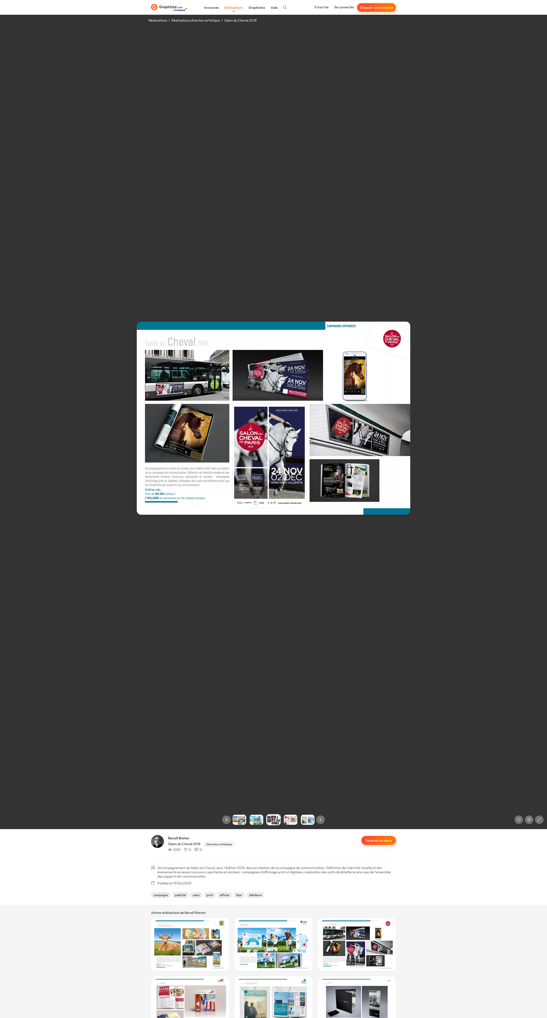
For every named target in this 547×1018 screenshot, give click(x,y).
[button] (226, 819)
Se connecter (344, 7)
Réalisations (233, 7)
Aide (274, 7)
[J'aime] (519, 819)
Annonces (211, 7)
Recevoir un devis (378, 840)
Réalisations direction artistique (196, 20)
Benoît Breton (178, 838)
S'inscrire (321, 7)
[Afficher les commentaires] (529, 819)
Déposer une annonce (376, 7)
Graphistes (257, 7)
